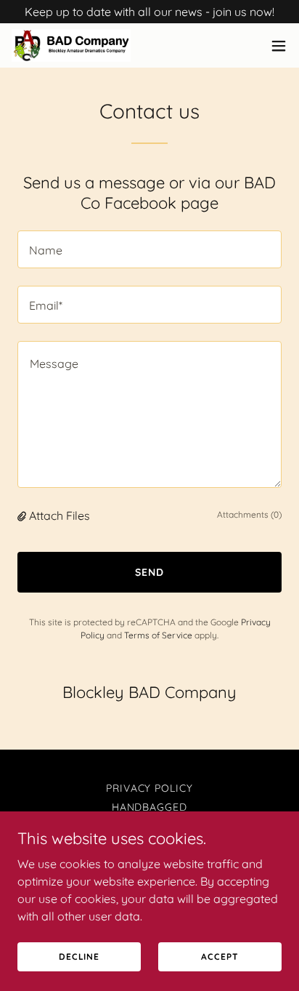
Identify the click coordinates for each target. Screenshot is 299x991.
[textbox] (149, 249)
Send (149, 572)
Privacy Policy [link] (150, 788)
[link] (71, 45)
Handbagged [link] (150, 807)
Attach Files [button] (59, 515)
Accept (219, 956)
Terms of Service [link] (158, 635)
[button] (278, 45)
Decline (79, 956)
